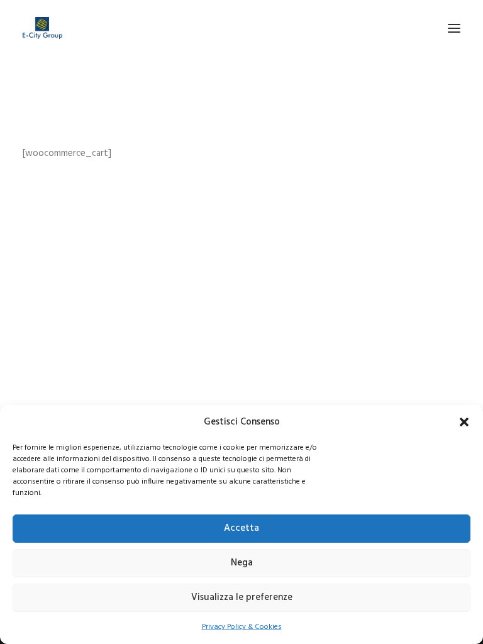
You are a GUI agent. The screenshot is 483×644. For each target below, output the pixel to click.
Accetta (241, 528)
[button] (464, 422)
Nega (242, 562)
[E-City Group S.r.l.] (42, 28)
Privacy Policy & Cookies (242, 627)
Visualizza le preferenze (241, 597)
